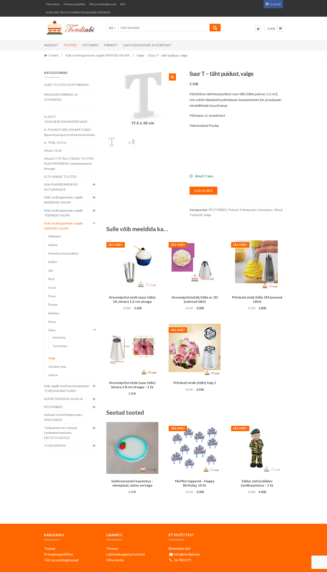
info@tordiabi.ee (187, 554)
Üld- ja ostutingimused (102, 4)
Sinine (52, 330)
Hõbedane (54, 236)
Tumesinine (59, 346)
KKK (122, 4)
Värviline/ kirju (57, 366)
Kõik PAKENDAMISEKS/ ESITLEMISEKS (61, 186)
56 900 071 (182, 560)
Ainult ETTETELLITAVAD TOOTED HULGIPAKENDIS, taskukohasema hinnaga (69, 163)
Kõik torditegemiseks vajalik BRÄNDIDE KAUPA (63, 199)
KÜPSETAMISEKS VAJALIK (63, 399)
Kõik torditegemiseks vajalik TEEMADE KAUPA (63, 212)
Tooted (70, 45)
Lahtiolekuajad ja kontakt (147, 45)
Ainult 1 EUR (53, 150)
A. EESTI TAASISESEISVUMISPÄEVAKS (65, 119)
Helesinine (59, 337)
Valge (140, 55)
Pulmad (233, 210)
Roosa (52, 321)
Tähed (278, 210)
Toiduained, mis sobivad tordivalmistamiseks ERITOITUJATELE (60, 433)
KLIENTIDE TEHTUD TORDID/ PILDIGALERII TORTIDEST (78, 12)
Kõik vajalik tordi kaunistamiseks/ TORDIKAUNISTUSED (67, 388)
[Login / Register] (258, 28)
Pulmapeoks (248, 210)
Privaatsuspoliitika (74, 4)
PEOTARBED (217, 210)
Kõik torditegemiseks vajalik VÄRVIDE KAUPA (97, 55)
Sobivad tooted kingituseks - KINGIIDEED (64, 417)
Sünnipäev (265, 210)
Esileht (54, 55)
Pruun (52, 296)
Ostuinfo (90, 45)
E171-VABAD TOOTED (60, 176)
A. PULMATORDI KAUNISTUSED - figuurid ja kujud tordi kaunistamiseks (69, 132)
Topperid (196, 215)
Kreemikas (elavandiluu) (63, 253)
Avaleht (51, 45)
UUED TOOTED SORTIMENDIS (66, 85)
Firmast (111, 45)
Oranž (52, 287)
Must (51, 279)
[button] (172, 77)
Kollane (53, 245)
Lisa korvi (203, 190)
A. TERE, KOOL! (55, 142)
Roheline (53, 313)
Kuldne (52, 262)
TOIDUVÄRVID (55, 445)
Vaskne (53, 375)
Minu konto (53, 4)
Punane (53, 304)
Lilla (50, 270)
